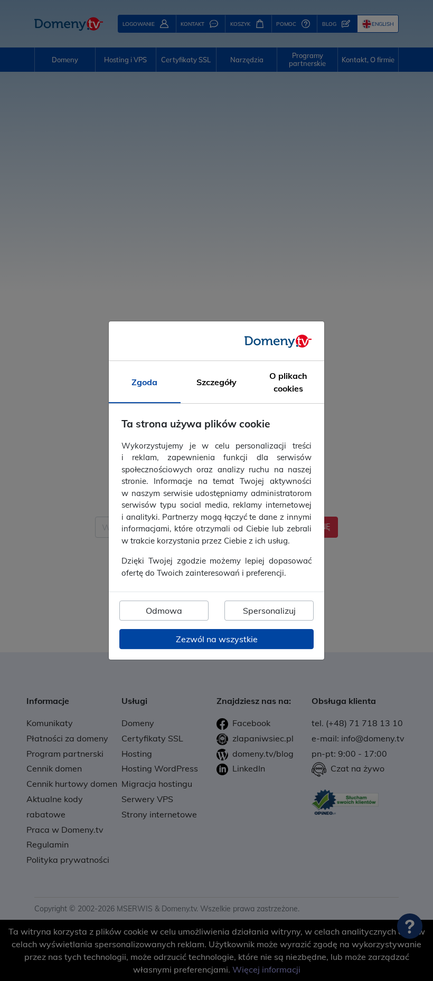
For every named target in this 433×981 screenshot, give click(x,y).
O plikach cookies (288, 382)
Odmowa (164, 610)
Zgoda (144, 382)
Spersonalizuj (269, 610)
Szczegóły (216, 382)
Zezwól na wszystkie (217, 639)
